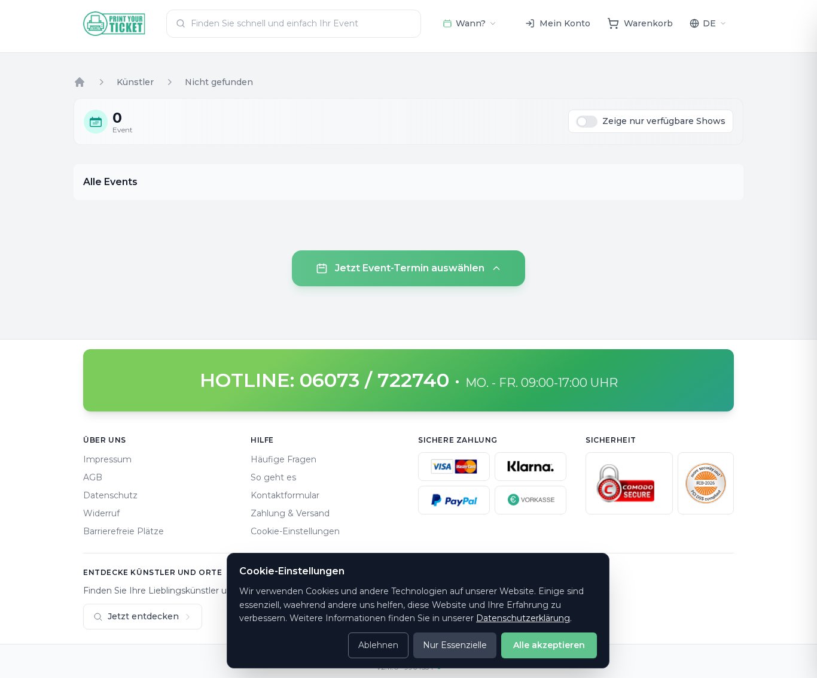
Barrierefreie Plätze (123, 531)
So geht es (273, 477)
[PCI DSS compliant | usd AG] (706, 483)
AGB (92, 477)
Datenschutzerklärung (523, 618)
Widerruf (101, 513)
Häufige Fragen (283, 459)
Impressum (107, 459)
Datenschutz (110, 495)
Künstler (135, 82)
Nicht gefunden (219, 82)
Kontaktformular (285, 495)
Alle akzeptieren (549, 645)
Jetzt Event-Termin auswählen (409, 268)
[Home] (80, 82)
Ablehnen (378, 645)
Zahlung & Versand (290, 513)
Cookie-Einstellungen (295, 531)
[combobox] (293, 24)
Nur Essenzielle (455, 645)
